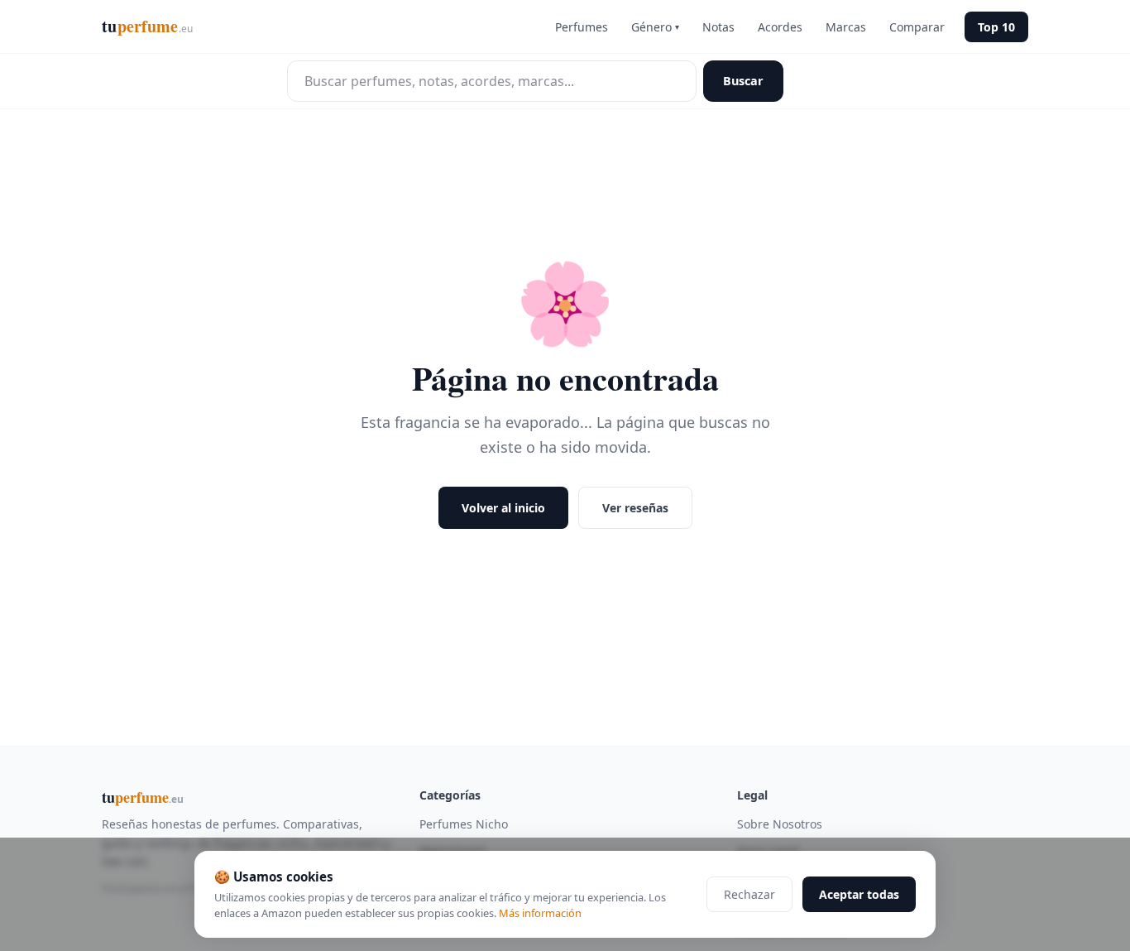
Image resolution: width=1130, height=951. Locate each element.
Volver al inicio (503, 508)
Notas (718, 27)
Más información (540, 912)
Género (655, 27)
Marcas (846, 27)
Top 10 (996, 27)
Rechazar (749, 894)
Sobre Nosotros (779, 824)
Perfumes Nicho (463, 824)
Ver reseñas (635, 508)
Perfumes (581, 27)
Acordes (780, 27)
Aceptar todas (859, 894)
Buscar (743, 81)
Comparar (917, 27)
